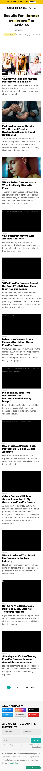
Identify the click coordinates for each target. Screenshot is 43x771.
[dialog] (21, 761)
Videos (22, 34)
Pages (34, 34)
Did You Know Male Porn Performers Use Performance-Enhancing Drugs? (16, 397)
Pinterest (21, 714)
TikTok (32, 710)
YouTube (33, 714)
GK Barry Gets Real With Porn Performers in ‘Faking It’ (19, 80)
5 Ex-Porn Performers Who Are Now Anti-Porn (18, 237)
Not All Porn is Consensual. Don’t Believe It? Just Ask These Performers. (18, 609)
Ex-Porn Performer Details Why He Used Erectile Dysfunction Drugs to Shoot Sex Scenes (18, 130)
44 (27, 687)
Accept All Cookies (33, 768)
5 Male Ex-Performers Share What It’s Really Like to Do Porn (19, 185)
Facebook (7, 710)
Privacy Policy (36, 747)
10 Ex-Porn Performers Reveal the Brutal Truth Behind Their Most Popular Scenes (20, 286)
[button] (35, 8)
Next (33, 687)
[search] (30, 8)
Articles (10, 34)
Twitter (7, 714)
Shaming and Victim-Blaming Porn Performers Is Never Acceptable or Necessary (19, 659)
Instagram (20, 710)
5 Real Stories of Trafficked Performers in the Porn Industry (18, 558)
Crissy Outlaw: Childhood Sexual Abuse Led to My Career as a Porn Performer (18, 499)
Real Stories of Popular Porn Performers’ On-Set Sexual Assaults (19, 449)
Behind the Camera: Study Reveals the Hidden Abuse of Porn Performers (19, 342)
